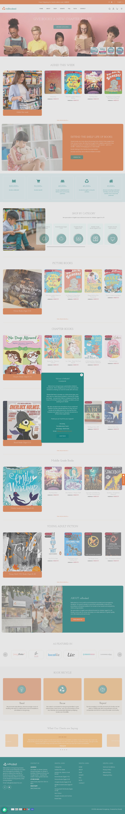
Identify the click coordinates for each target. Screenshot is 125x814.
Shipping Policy (107, 775)
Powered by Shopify (116, 809)
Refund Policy (107, 772)
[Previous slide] (5, 654)
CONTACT (81, 783)
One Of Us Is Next (53, 558)
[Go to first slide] (119, 654)
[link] (62, 436)
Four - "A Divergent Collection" (113, 558)
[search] (109, 8)
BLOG (80, 780)
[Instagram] (111, 2)
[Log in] (113, 8)
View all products (62, 120)
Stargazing (53, 96)
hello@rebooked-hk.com (14, 783)
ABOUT (81, 770)
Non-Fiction (58, 793)
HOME (80, 767)
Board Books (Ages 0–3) (62, 777)
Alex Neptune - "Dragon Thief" (73, 492)
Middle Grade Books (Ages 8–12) (64, 785)
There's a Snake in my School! (113, 295)
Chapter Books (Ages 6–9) (63, 782)
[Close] (81, 375)
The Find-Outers (113, 361)
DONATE (81, 775)
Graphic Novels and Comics (63, 796)
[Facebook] (109, 2)
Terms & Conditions (109, 767)
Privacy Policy (107, 770)
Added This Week (60, 770)
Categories (58, 767)
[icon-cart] (117, 8)
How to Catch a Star (113, 427)
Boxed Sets (58, 798)
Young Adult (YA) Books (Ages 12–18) (64, 789)
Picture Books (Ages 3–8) (62, 779)
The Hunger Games (93, 558)
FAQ (80, 778)
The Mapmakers (93, 96)
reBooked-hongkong (102, 809)
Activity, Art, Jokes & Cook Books (62, 773)
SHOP (80, 772)
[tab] (58, 749)
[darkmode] (121, 8)
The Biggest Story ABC (93, 427)
